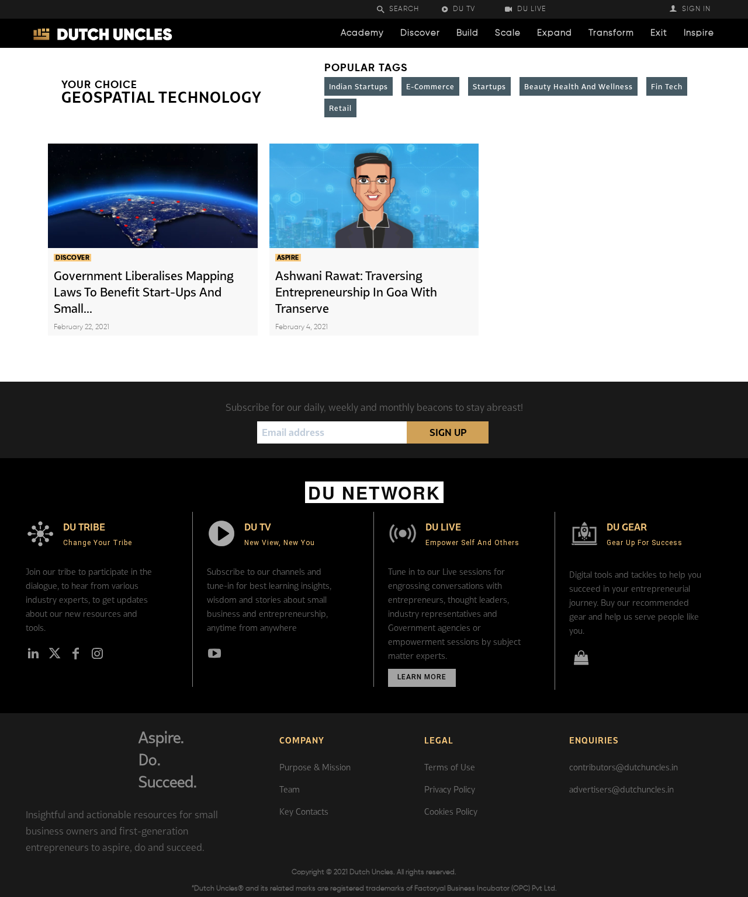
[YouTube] (214, 654)
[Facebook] (76, 654)
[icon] (581, 660)
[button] (405, 10)
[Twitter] (54, 654)
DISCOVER (72, 257)
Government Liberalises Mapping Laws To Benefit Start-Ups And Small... (144, 291)
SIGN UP (448, 432)
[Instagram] (97, 654)
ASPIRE (288, 257)
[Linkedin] (33, 654)
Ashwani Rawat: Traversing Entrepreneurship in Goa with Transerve (356, 291)
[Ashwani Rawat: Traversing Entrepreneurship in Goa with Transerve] (374, 196)
